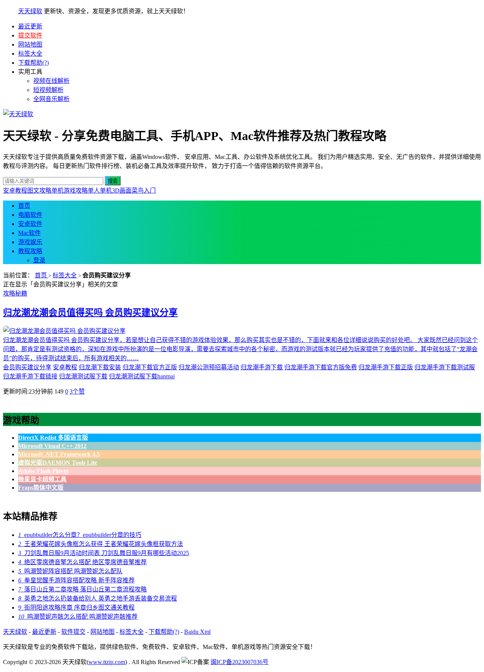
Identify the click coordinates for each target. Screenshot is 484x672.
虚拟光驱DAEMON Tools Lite (57, 462)
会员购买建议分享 (27, 367)
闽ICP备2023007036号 (239, 662)
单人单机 (100, 190)
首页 (24, 205)
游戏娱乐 (30, 242)
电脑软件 (30, 215)
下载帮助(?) (33, 62)
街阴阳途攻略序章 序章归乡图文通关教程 (76, 607)
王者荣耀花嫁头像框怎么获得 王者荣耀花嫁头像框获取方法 (100, 544)
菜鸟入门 (144, 190)
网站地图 (30, 44)
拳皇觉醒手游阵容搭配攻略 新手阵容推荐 (76, 580)
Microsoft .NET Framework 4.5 (59, 454)
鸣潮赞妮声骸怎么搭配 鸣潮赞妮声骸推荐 (78, 616)
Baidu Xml (197, 631)
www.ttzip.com (106, 662)
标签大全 (30, 53)
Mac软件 (29, 233)
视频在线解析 (51, 81)
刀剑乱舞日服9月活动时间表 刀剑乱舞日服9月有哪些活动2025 (103, 553)
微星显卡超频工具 (42, 479)
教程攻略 (30, 251)
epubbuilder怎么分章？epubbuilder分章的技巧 (79, 535)
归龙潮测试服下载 (83, 376)
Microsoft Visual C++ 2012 (52, 446)
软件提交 (73, 631)
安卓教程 (15, 190)
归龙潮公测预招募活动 (208, 367)
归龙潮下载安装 (100, 367)
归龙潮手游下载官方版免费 (320, 367)
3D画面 (122, 190)
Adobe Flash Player (43, 471)
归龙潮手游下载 (261, 367)
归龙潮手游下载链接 (30, 376)
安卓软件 (30, 224)
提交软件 (30, 35)
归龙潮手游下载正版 (385, 367)
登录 (39, 260)
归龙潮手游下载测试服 (444, 367)
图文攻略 (39, 190)
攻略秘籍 (15, 293)
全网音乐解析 (51, 99)
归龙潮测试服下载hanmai (142, 376)
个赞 (77, 391)
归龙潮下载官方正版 (150, 367)
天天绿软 (30, 11)
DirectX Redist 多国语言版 (53, 437)
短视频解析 (48, 90)
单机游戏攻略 (69, 190)
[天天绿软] (18, 114)
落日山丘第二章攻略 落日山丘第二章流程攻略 (82, 589)
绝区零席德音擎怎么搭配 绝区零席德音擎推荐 (82, 562)
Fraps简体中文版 (41, 487)
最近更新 (30, 26)
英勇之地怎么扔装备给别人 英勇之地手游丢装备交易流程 (97, 598)
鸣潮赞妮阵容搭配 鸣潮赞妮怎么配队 (70, 571)
